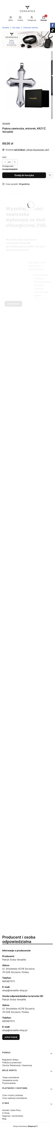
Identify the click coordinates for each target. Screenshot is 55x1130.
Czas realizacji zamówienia (14, 1098)
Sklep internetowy (24, 1126)
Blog (4, 1118)
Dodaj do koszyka (24, 175)
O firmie (5, 1113)
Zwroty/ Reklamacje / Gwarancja (17, 1065)
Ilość (4, 157)
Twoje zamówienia (10, 1077)
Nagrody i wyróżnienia (12, 1116)
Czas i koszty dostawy (12, 1095)
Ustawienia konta (10, 1080)
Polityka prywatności (11, 1062)
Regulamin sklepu (10, 1059)
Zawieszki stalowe (30, 27)
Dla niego (16, 27)
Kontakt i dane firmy (11, 1110)
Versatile (5, 27)
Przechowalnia (9, 1083)
